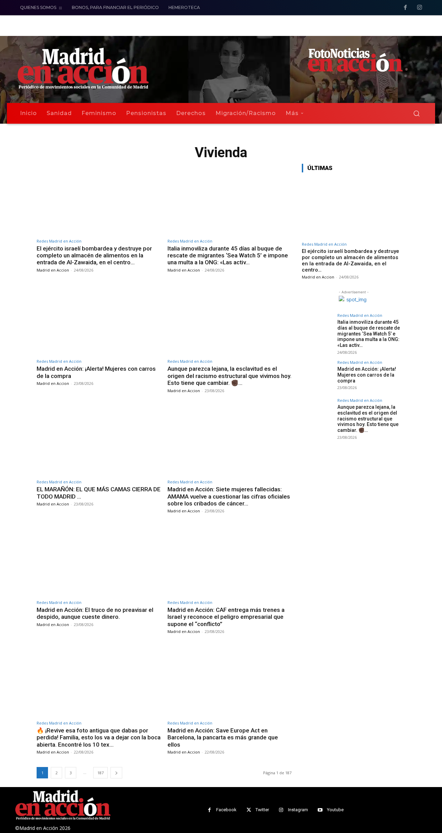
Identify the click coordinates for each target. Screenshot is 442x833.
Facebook (226, 809)
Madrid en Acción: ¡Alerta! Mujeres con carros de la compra (366, 375)
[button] (416, 113)
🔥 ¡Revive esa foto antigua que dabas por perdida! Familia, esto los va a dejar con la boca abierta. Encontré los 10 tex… (99, 737)
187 (100, 772)
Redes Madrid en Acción (59, 241)
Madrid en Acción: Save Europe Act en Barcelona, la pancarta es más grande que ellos (222, 737)
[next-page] (116, 772)
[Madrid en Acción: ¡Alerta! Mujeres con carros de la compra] (99, 319)
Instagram (298, 809)
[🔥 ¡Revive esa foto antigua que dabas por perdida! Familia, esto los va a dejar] (99, 681)
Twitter (262, 809)
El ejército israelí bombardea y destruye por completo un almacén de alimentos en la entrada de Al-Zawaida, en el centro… (94, 255)
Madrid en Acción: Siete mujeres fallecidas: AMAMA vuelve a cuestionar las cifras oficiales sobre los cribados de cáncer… (228, 496)
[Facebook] (405, 8)
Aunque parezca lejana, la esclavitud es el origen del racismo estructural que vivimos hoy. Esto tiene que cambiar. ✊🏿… (229, 375)
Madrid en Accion (53, 270)
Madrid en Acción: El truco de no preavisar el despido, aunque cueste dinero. (95, 613)
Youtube (335, 809)
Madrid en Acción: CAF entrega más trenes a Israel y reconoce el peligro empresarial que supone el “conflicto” (226, 616)
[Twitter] (249, 810)
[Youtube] (320, 810)
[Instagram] (419, 8)
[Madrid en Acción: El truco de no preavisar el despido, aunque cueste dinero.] (99, 560)
